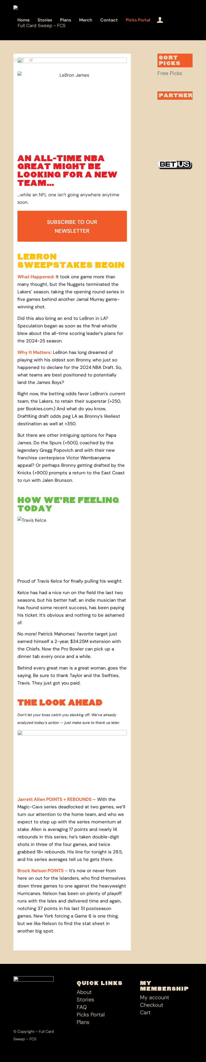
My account (154, 997)
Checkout (151, 1004)
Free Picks (169, 73)
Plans (83, 1022)
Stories (85, 999)
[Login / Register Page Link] (160, 20)
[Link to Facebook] (23, 60)
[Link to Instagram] (15, 60)
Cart (145, 1012)
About (84, 992)
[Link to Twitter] (31, 60)
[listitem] (72, 718)
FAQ (82, 1007)
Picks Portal (91, 1014)
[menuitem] (23, 20)
